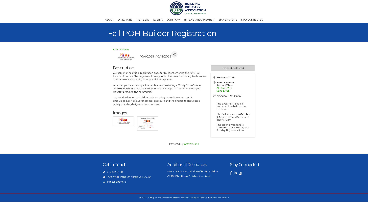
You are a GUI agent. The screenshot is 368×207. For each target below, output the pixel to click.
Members (142, 19)
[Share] (174, 54)
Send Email (222, 90)
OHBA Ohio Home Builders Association (189, 176)
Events (158, 19)
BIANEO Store (227, 19)
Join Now (173, 19)
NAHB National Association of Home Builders (192, 171)
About (109, 19)
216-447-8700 (224, 88)
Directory (125, 19)
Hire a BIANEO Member (199, 19)
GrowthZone (191, 144)
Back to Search (121, 49)
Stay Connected (252, 19)
